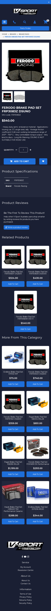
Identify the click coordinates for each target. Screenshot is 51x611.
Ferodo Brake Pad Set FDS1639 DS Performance (37, 463)
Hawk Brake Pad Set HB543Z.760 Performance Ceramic (13, 509)
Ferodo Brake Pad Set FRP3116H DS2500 (13, 418)
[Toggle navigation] (4, 22)
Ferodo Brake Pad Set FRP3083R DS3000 (37, 273)
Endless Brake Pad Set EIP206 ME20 (38, 508)
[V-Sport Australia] (25, 11)
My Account (25, 567)
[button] (43, 161)
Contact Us (25, 583)
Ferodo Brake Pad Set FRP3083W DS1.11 (25, 318)
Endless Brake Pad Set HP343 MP (13, 373)
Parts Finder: (25, 28)
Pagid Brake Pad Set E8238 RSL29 (13, 463)
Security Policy (25, 603)
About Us (26, 580)
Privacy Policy (26, 597)
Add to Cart (21, 161)
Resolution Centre (25, 570)
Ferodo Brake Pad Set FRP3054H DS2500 (37, 373)
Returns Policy (25, 600)
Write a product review (17, 227)
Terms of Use (25, 594)
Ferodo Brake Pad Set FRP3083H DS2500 (13, 273)
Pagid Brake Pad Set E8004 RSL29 (38, 418)
